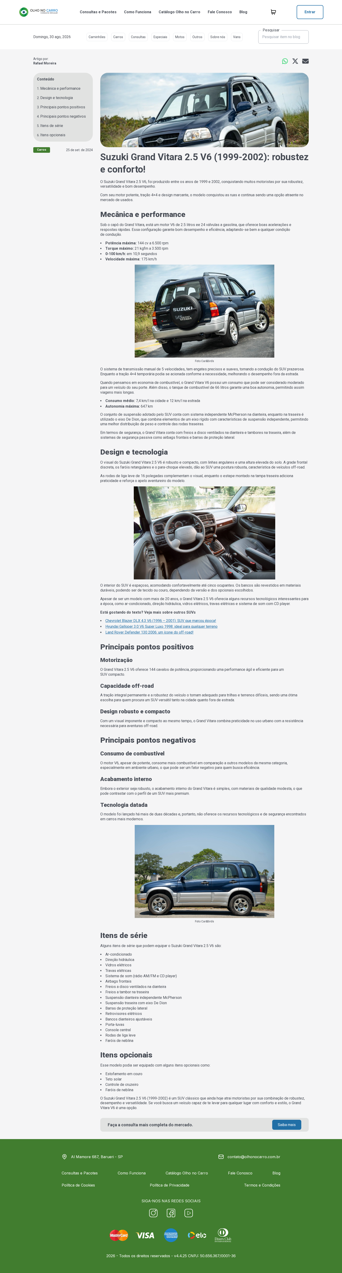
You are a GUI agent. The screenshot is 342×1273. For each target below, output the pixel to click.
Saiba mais (287, 1125)
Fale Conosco (220, 12)
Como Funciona (137, 12)
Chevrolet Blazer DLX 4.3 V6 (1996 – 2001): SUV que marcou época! (160, 620)
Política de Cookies (78, 1185)
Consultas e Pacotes (98, 12)
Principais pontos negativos (63, 116)
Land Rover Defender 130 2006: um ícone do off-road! (149, 632)
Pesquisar (271, 30)
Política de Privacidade (169, 1185)
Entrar (310, 12)
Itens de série (51, 125)
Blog (243, 12)
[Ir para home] (38, 12)
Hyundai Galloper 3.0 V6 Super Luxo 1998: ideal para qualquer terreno (161, 626)
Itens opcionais (52, 135)
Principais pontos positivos (62, 107)
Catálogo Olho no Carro (179, 12)
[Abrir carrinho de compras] (273, 12)
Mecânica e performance (60, 88)
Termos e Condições (262, 1185)
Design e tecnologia (56, 98)
